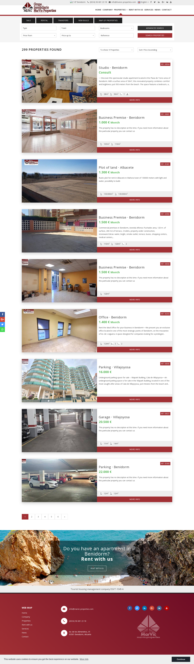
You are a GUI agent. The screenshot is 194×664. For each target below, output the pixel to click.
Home (98, 9)
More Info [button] (84, 659)
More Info (134, 100)
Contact (167, 9)
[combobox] (39, 28)
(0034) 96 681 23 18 (98, 2)
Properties (120, 9)
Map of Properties (108, 20)
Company (108, 9)
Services (148, 9)
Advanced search (155, 28)
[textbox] (40, 28)
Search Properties (155, 35)
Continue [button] (181, 659)
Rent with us (136, 9)
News (157, 9)
